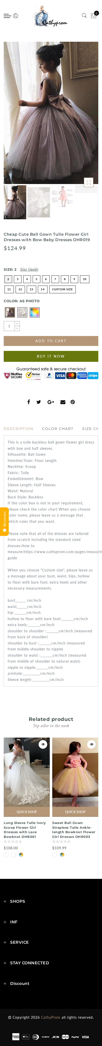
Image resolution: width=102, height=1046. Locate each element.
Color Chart (58, 428)
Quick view (43, 744)
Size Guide (29, 269)
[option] (51, 113)
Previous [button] (13, 116)
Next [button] (83, 116)
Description (18, 428)
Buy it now (51, 356)
